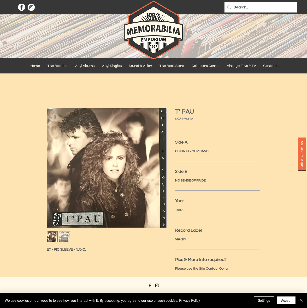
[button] (57, 66)
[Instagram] (31, 7)
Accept (286, 300)
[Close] (301, 300)
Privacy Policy (189, 300)
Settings (264, 300)
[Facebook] (21, 7)
